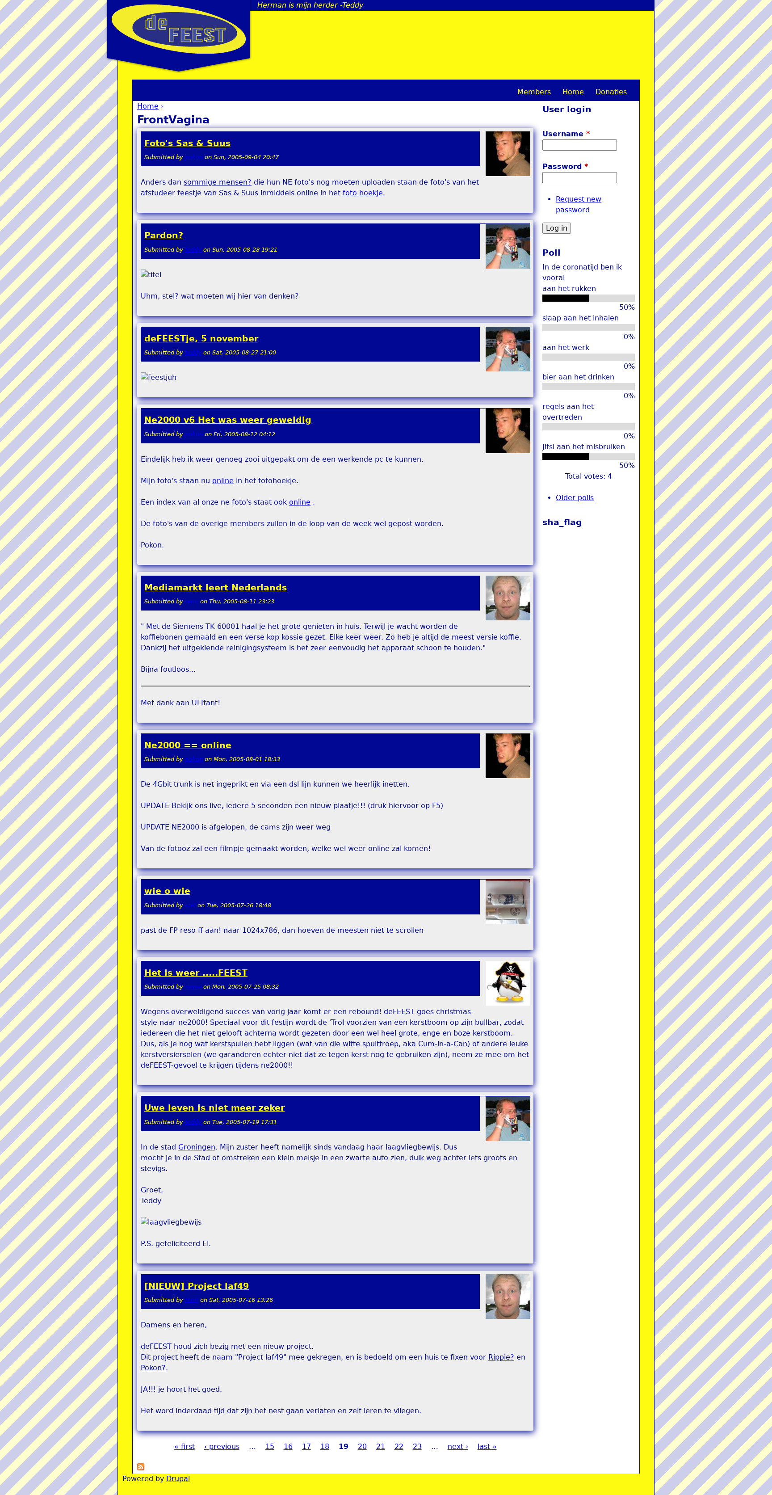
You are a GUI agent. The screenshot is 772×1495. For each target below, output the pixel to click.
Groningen (196, 1147)
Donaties (611, 92)
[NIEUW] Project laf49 (196, 1286)
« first (184, 1446)
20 (362, 1446)
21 (380, 1446)
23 (417, 1446)
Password (565, 166)
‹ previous (221, 1446)
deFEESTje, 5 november (201, 338)
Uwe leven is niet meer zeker (214, 1108)
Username (566, 134)
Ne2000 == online (187, 745)
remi (191, 601)
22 (398, 1446)
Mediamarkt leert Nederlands (215, 587)
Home (148, 106)
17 (306, 1446)
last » (487, 1446)
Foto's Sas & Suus (187, 143)
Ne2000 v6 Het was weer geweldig (227, 420)
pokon (194, 157)
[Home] (178, 29)
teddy (193, 249)
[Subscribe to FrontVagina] (140, 1468)
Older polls (575, 497)
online (223, 480)
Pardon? (163, 235)
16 (288, 1446)
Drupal (178, 1478)
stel (190, 905)
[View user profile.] (508, 174)
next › (458, 1446)
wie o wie (167, 891)
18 (324, 1446)
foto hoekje (363, 193)
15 (269, 1446)
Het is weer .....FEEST (196, 973)
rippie (193, 986)
